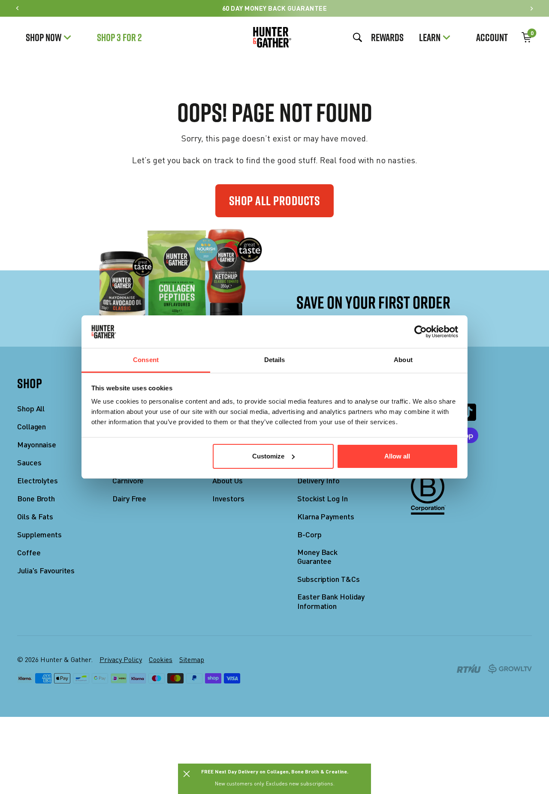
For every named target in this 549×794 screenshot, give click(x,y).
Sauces (29, 462)
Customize (268, 456)
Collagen (31, 426)
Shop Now (43, 37)
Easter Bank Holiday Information (331, 601)
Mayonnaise (36, 444)
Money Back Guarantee (317, 557)
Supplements (39, 534)
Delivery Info (318, 480)
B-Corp (309, 534)
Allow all (397, 456)
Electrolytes (37, 480)
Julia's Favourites (46, 570)
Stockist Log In (322, 498)
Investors (228, 498)
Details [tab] (274, 359)
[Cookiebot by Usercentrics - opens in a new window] (420, 331)
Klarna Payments (325, 516)
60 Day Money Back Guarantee (274, 8)
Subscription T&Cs (328, 579)
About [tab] (403, 359)
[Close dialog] (186, 774)
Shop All (31, 408)
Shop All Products (274, 201)
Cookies (160, 659)
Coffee (28, 552)
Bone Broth (36, 498)
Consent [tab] (146, 359)
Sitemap (191, 659)
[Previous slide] (17, 8)
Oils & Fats (35, 516)
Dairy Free (129, 498)
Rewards (387, 37)
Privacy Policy (121, 659)
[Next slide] (531, 8)
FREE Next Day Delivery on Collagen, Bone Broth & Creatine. (274, 771)
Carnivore (128, 480)
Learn (429, 37)
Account (492, 37)
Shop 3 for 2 (119, 37)
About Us (227, 480)
